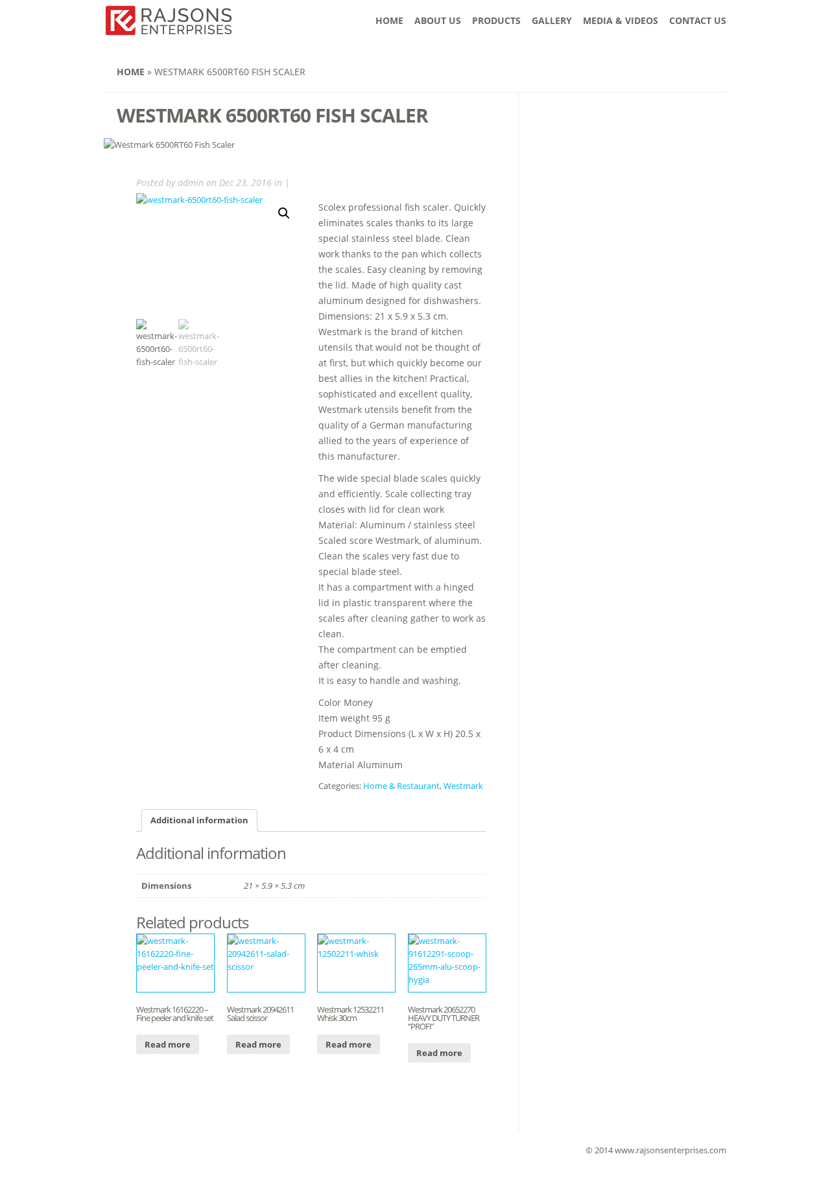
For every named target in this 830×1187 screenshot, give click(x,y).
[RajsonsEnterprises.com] (168, 28)
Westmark (463, 786)
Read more (168, 1044)
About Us (437, 20)
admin (191, 182)
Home (389, 20)
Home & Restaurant (401, 786)
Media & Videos (620, 20)
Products (496, 20)
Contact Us (697, 20)
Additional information (199, 820)
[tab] (199, 820)
